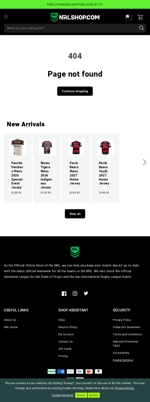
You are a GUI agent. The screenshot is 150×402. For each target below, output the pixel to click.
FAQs (61, 320)
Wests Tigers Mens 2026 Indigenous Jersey (46, 175)
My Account (66, 334)
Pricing (63, 356)
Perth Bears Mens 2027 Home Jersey (75, 173)
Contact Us (65, 341)
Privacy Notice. (125, 388)
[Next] (144, 162)
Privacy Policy (122, 320)
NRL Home (11, 327)
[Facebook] (64, 293)
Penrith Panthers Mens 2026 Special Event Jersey (17, 175)
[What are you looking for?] (141, 28)
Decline (93, 395)
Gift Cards (65, 349)
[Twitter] (86, 293)
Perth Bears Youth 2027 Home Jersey (104, 173)
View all (75, 214)
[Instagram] (75, 293)
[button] (8, 16)
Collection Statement (126, 327)
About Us (10, 320)
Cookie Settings (123, 360)
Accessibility (121, 353)
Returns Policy (67, 327)
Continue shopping (75, 91)
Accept (81, 395)
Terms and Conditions (127, 334)
